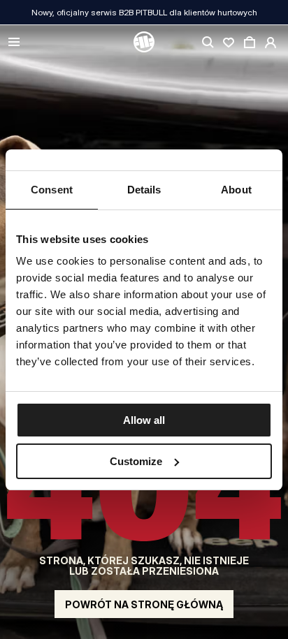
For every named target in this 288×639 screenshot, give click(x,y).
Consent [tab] (52, 190)
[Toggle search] (207, 42)
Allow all (144, 420)
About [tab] (236, 190)
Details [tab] (144, 190)
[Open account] (270, 42)
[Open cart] (249, 42)
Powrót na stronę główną (144, 604)
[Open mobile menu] (14, 43)
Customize (136, 461)
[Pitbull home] (144, 42)
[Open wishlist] (228, 42)
